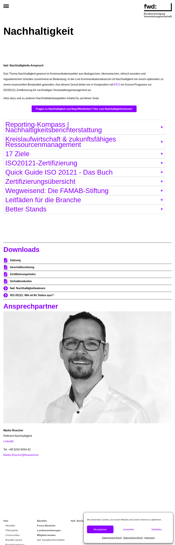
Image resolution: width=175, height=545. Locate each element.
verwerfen (128, 529)
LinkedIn (8, 441)
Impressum (149, 538)
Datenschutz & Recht (112, 538)
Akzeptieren (100, 529)
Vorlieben (156, 529)
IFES (117, 84)
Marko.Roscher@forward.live (21, 455)
